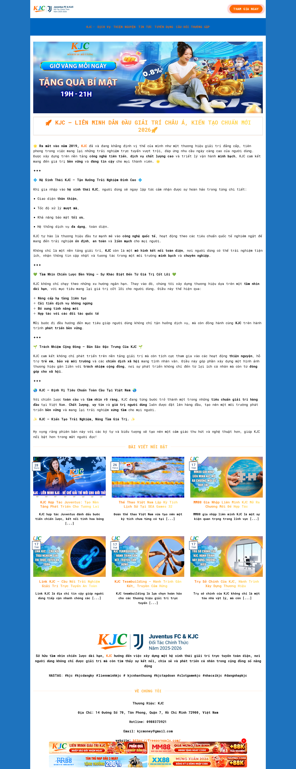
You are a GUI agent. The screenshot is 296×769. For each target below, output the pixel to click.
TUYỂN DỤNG (163, 27)
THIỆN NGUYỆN (124, 27)
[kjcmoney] (53, 9)
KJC (89, 27)
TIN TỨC (145, 27)
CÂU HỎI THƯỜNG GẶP (193, 27)
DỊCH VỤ (104, 27)
